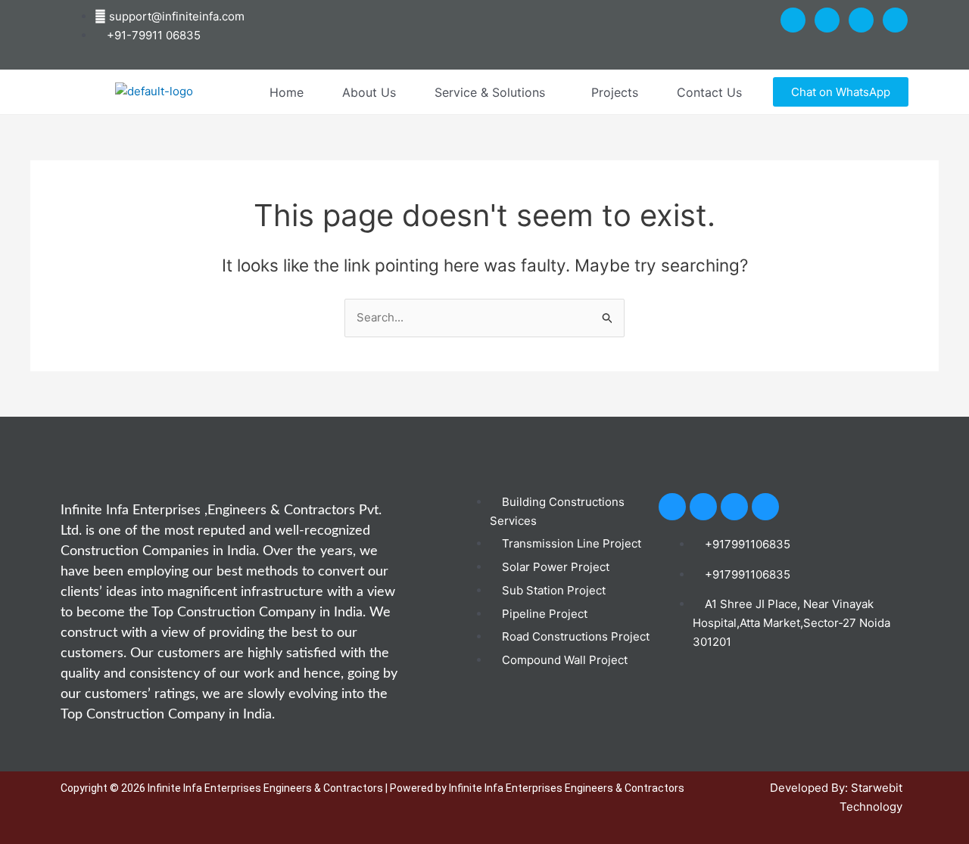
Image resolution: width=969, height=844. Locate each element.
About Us (369, 92)
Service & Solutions (490, 92)
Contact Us (709, 92)
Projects (614, 92)
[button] (493, 92)
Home (287, 92)
